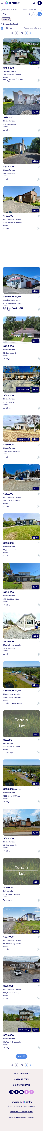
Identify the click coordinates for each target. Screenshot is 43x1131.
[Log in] (39, 3)
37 (37, 161)
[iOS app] (26, 1092)
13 (37, 980)
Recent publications (31, 28)
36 (37, 341)
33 (37, 439)
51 (37, 1030)
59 (37, 685)
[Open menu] (2, 3)
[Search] (34, 3)
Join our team (21, 1079)
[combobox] (21, 9)
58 (37, 833)
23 (37, 291)
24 (37, 112)
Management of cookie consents (21, 1117)
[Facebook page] (16, 1092)
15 (37, 62)
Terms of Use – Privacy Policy (21, 1112)
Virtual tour (22, 439)
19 (37, 210)
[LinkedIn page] (21, 1092)
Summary (11, 27)
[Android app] (31, 1092)
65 (37, 389)
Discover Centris (21, 1073)
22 (37, 931)
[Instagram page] (11, 1092)
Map (7, 27)
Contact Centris (21, 1085)
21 (37, 488)
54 (37, 538)
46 (37, 587)
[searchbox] (20, 9)
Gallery (2, 27)
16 (37, 636)
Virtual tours (22, 389)
